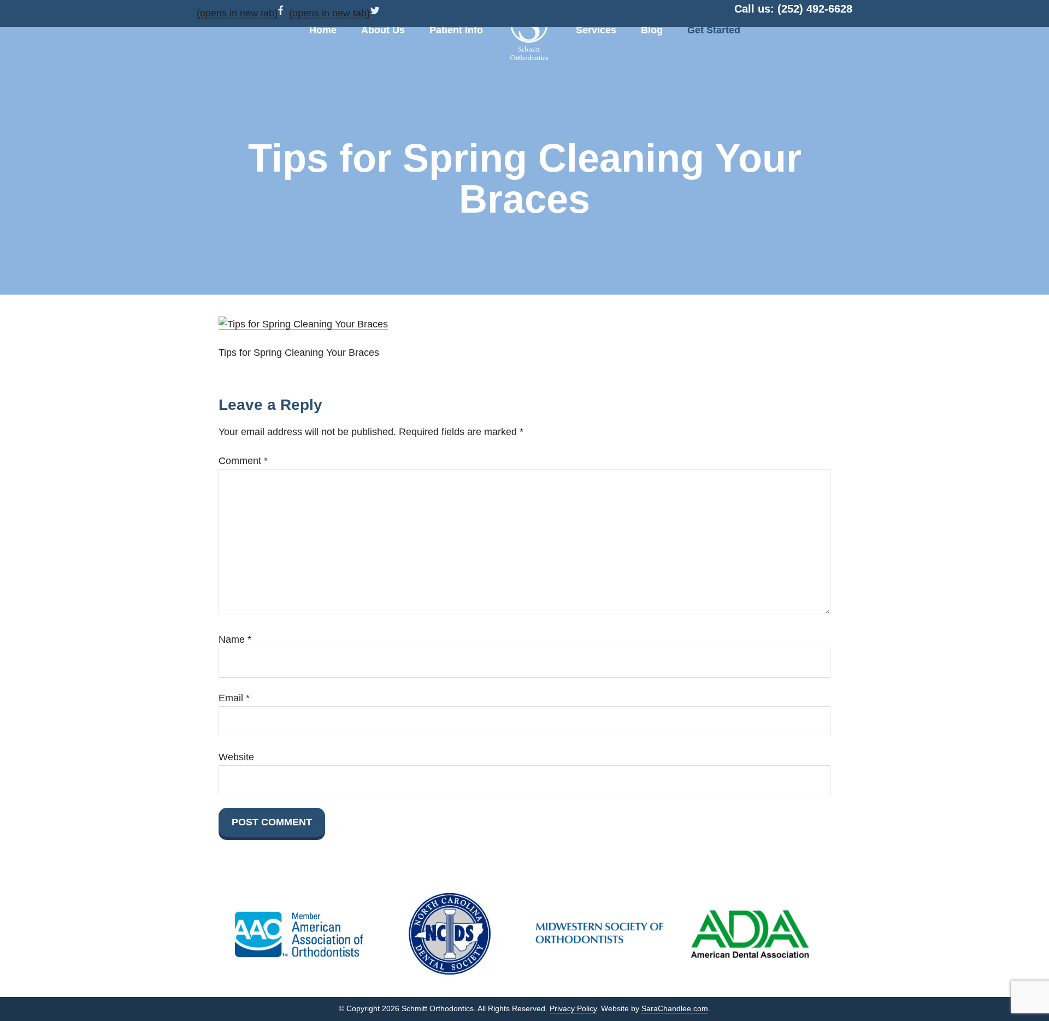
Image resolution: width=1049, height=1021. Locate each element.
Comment (243, 460)
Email (234, 698)
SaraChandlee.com (674, 1008)
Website (236, 757)
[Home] (529, 32)
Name (235, 639)
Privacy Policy (573, 1008)
